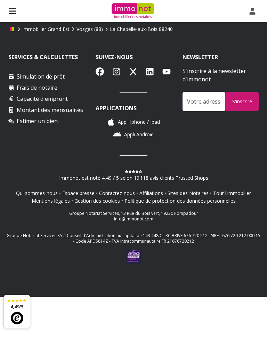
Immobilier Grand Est (46, 29)
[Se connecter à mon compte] (253, 11)
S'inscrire (242, 101)
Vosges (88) (89, 29)
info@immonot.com (133, 219)
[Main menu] (12, 11)
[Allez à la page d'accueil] (11, 29)
